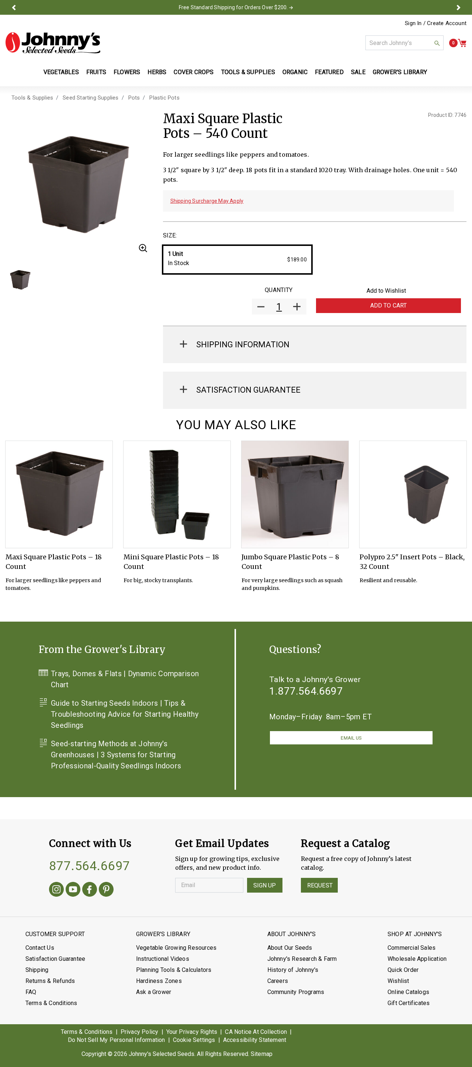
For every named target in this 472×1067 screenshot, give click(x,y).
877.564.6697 (89, 865)
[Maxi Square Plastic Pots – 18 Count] (59, 494)
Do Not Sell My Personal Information (116, 1039)
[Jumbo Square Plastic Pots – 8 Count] (295, 494)
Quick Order (403, 969)
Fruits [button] (96, 72)
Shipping (37, 969)
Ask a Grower (153, 991)
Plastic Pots (164, 97)
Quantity (278, 289)
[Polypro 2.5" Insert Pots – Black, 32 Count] (413, 494)
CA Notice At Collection (256, 1031)
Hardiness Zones (159, 980)
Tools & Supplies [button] (248, 72)
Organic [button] (295, 72)
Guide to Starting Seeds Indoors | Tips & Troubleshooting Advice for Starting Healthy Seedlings (124, 714)
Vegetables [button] (61, 72)
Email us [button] (351, 738)
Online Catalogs (408, 991)
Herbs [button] (157, 72)
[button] (13, 7)
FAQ (31, 991)
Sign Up (264, 885)
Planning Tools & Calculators (174, 969)
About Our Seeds (289, 947)
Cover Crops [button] (194, 72)
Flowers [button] (127, 72)
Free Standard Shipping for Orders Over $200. (233, 7)
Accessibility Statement (255, 1039)
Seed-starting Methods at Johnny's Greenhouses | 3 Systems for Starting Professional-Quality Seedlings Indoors (116, 754)
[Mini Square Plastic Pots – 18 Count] (177, 494)
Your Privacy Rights (192, 1031)
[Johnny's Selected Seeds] (53, 43)
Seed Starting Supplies (90, 97)
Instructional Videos (162, 958)
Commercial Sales (411, 947)
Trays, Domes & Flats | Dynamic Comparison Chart (125, 679)
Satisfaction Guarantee (55, 958)
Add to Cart (388, 305)
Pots (134, 97)
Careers (277, 980)
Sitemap (262, 1053)
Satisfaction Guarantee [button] (248, 390)
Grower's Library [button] (400, 72)
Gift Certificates (409, 1003)
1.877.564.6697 (306, 691)
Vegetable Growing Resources (176, 947)
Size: (170, 235)
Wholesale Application (417, 958)
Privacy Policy (140, 1031)
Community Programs (295, 991)
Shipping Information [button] (242, 344)
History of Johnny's (293, 969)
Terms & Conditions (51, 1003)
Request (320, 885)
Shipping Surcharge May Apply (207, 201)
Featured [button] (329, 72)
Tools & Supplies (32, 97)
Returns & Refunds (50, 980)
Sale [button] (358, 72)
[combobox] (404, 42)
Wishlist (398, 980)
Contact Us (39, 947)
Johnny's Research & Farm (302, 958)
